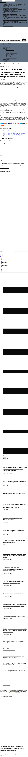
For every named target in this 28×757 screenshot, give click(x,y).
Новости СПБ (9, 52)
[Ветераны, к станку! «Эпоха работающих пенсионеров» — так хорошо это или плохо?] (2, 237)
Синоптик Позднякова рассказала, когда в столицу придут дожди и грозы (15, 451)
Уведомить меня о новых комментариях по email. (13, 163)
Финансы (5, 46)
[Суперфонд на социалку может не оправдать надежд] (2, 226)
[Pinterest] (18, 123)
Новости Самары (10, 54)
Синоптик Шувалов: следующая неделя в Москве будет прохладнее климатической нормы (15, 5)
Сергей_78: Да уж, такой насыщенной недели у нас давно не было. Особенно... (14, 649)
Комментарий (3, 143)
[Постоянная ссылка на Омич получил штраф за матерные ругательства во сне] (5, 515)
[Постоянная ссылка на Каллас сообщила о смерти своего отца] (5, 591)
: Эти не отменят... (7, 677)
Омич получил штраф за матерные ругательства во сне (12, 518)
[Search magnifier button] (1, 255)
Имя (1, 155)
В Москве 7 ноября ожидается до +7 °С (12, 135)
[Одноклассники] (5, 123)
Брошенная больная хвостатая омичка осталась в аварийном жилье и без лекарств (15, 531)
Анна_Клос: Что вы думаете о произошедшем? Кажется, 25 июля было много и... (13, 657)
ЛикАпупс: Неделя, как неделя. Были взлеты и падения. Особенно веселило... (13, 642)
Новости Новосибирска (11, 58)
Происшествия (6, 47)
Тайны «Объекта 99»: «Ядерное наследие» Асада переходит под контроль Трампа (14, 13)
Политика (5, 60)
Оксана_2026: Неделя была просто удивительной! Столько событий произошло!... (14, 671)
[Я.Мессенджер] (1, 123)
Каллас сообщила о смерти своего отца (12, 11)
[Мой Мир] (15, 123)
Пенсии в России (7, 43)
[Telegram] (7, 123)
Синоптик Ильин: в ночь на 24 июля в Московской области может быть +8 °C (15, 391)
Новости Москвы (10, 50)
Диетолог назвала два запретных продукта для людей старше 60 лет (14, 482)
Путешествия (6, 59)
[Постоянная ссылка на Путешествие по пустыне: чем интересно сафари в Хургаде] (5, 614)
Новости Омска (9, 55)
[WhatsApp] (13, 123)
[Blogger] (26, 123)
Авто (4, 44)
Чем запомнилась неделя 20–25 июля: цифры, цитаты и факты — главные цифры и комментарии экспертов (15, 469)
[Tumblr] (22, 123)
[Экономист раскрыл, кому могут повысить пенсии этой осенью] (2, 215)
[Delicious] (1, 125)
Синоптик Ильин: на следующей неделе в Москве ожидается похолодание (14, 331)
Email (1, 158)
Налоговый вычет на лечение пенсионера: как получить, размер (14, 541)
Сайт (1, 160)
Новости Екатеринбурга (11, 53)
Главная (2, 63)
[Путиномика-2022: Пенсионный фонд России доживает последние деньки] (2, 243)
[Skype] (20, 123)
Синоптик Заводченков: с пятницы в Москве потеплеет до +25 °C (15, 371)
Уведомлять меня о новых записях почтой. (11, 165)
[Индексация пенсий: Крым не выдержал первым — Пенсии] (2, 181)
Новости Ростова (10, 56)
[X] (9, 123)
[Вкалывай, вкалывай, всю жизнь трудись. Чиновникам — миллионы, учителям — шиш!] (2, 231)
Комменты (5, 458)
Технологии (5, 61)
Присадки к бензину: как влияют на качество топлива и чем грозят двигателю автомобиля (15, 20)
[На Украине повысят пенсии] (2, 209)
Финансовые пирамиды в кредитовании (14, 493)
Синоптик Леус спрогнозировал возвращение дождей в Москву (14, 431)
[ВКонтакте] (3, 123)
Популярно (5, 455)
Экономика (5, 48)
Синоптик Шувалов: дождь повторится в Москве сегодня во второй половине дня (14, 412)
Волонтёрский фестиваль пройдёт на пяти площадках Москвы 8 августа (15, 352)
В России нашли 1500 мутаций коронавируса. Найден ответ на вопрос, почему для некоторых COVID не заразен (15, 506)
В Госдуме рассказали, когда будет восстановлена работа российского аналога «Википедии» (14, 134)
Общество (5, 49)
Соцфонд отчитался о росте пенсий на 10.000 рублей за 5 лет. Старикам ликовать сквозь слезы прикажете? (15, 18)
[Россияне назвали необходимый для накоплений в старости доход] (2, 198)
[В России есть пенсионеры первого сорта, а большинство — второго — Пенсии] (2, 248)
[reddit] (3, 125)
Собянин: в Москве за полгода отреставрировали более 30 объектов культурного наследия (15, 7)
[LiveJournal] (24, 123)
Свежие (4, 457)
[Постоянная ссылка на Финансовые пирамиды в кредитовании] (5, 491)
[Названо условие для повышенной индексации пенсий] (2, 187)
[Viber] (11, 123)
